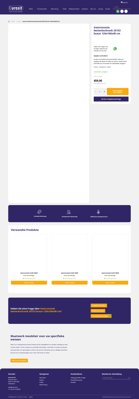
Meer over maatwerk (19, 360)
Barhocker (42, 378)
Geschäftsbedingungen (108, 397)
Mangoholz (102, 67)
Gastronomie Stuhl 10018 (29, 273)
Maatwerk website (22, 397)
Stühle (41, 382)
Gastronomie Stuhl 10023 (110, 273)
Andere (19, 21)
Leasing (100, 9)
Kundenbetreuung (76, 380)
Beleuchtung (54, 9)
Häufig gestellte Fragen (78, 378)
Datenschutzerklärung (120, 397)
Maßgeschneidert (74, 9)
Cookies (129, 397)
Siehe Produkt (29, 283)
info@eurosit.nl (13, 387)
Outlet (64, 9)
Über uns (93, 9)
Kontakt (107, 9)
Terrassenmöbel (42, 9)
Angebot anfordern (98, 305)
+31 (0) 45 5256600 (14, 389)
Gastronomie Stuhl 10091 (69, 273)
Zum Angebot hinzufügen (118, 91)
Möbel (31, 9)
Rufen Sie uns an (98, 311)
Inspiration (85, 9)
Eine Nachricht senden (100, 316)
